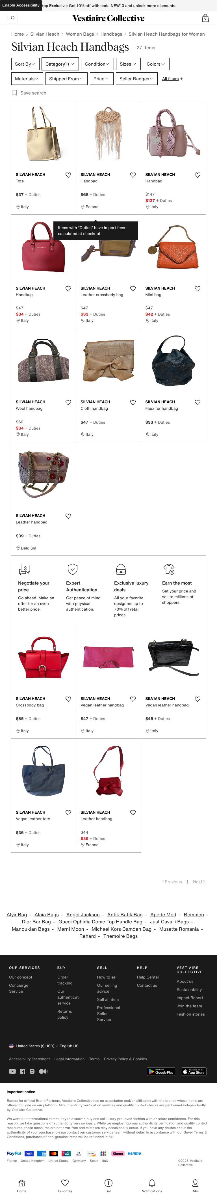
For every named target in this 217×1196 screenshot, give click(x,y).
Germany (79, 1161)
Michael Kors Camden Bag (121, 929)
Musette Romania (179, 929)
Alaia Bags (46, 914)
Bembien (194, 914)
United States (59, 1161)
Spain (94, 1161)
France (12, 1161)
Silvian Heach (44, 34)
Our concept (20, 977)
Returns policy (64, 1014)
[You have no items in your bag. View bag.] (205, 18)
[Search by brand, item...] (12, 18)
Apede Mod (163, 914)
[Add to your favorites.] (68, 175)
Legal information (69, 1059)
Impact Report (190, 998)
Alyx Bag (16, 914)
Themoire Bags (120, 936)
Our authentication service (70, 997)
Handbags (111, 34)
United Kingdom (33, 1161)
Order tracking (65, 980)
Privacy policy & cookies (125, 1059)
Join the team (189, 1006)
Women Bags (80, 34)
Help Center (148, 977)
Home (17, 34)
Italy (105, 1161)
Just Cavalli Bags (169, 921)
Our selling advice (107, 988)
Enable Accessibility (21, 5)
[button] (205, 18)
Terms (94, 1059)
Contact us (147, 985)
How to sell (107, 977)
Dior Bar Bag (36, 921)
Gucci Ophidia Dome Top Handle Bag (100, 921)
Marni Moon (70, 929)
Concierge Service (18, 988)
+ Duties (32, 194)
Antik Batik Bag (125, 914)
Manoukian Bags (31, 929)
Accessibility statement (29, 1059)
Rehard (87, 936)
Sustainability (189, 990)
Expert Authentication (81, 586)
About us (185, 981)
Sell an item (108, 1000)
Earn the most (177, 582)
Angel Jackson (83, 914)
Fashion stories (191, 1014)
